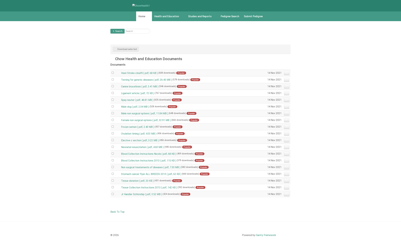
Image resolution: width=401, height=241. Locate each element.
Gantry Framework (266, 235)
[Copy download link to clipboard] (286, 73)
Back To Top (117, 211)
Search (118, 31)
